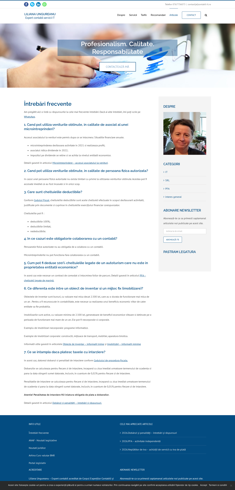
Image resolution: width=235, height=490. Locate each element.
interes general (173, 196)
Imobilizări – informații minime (124, 344)
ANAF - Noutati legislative (43, 440)
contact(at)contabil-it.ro (199, 4)
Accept (203, 485)
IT (166, 172)
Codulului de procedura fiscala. (111, 360)
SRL (167, 180)
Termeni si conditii (218, 485)
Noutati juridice (37, 447)
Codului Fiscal (41, 200)
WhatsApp (29, 116)
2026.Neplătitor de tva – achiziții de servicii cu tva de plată (154, 449)
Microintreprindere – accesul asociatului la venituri (80, 162)
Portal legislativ (37, 463)
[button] (206, 15)
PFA (167, 188)
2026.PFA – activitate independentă (141, 441)
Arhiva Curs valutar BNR (42, 455)
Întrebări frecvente (39, 432)
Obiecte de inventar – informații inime (83, 344)
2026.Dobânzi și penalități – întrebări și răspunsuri (149, 432)
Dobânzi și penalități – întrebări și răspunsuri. (77, 402)
